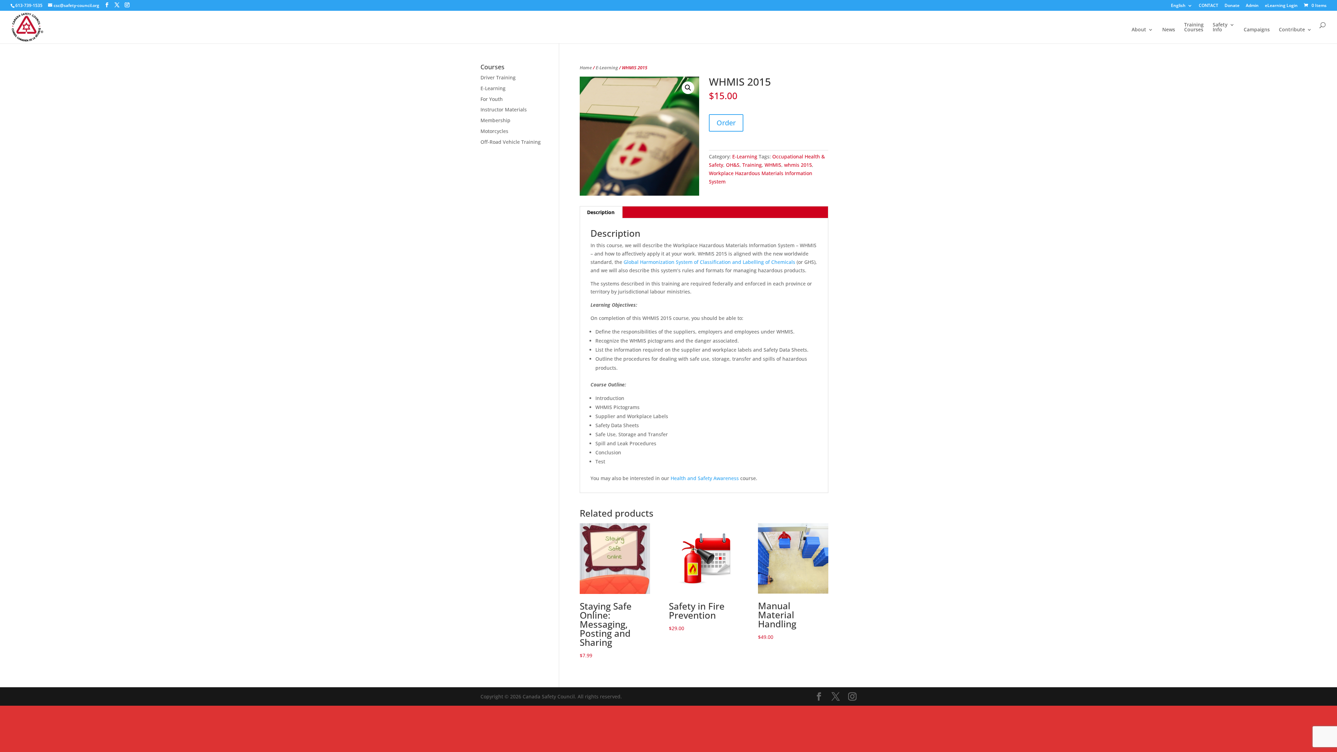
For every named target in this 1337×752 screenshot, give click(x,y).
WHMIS (773, 165)
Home (586, 67)
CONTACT (1208, 5)
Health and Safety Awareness (705, 478)
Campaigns (1257, 30)
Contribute (1292, 30)
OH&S (733, 165)
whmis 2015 (798, 165)
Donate (1232, 5)
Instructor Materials (503, 109)
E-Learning (607, 67)
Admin (1252, 5)
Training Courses (1194, 27)
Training (752, 165)
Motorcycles (494, 131)
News (1168, 30)
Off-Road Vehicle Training (510, 142)
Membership (495, 120)
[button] (688, 87)
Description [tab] (601, 212)
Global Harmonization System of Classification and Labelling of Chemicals (709, 262)
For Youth (491, 99)
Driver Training (498, 77)
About (1139, 30)
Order (726, 122)
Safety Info (1220, 27)
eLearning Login (1281, 5)
